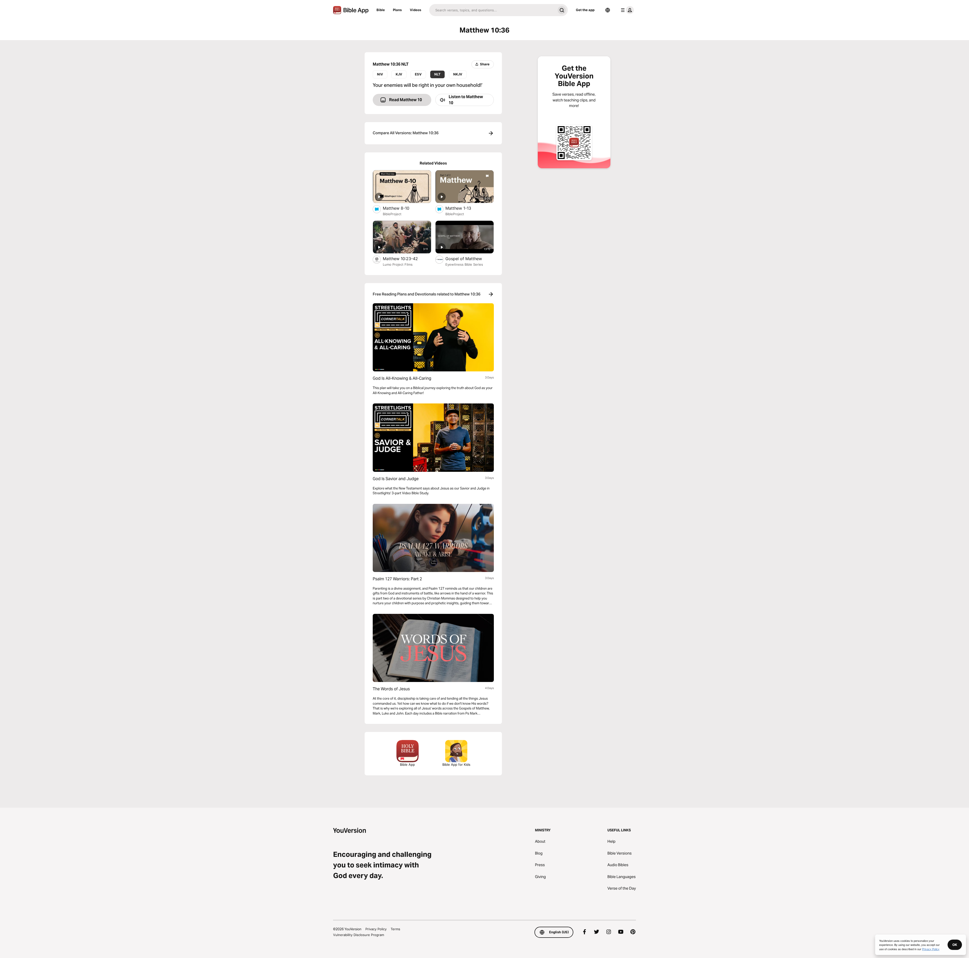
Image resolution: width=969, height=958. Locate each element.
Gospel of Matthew (469, 258)
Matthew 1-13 (463, 208)
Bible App (407, 764)
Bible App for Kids (456, 764)
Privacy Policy (376, 929)
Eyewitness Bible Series (464, 264)
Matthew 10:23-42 (405, 258)
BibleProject (392, 214)
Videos (415, 10)
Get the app (585, 10)
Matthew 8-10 (401, 208)
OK (954, 945)
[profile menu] (626, 10)
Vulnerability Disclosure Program (358, 935)
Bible (380, 10)
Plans (397, 10)
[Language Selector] (608, 10)
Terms (395, 929)
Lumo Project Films (398, 264)
